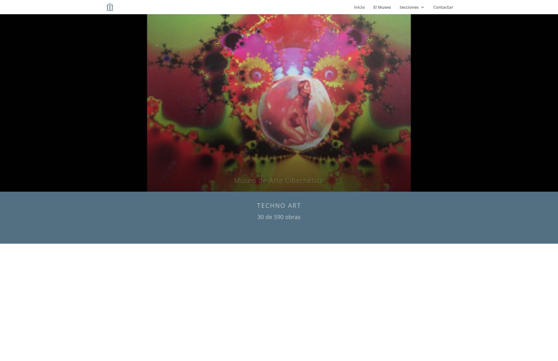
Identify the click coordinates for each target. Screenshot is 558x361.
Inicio (359, 7)
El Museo (382, 7)
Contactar (443, 7)
